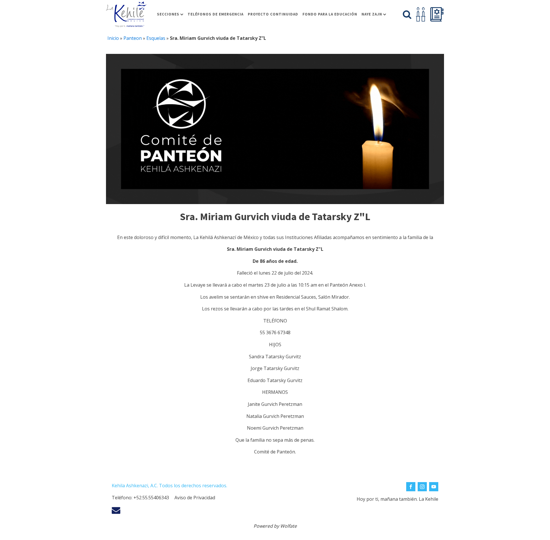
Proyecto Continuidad (273, 14)
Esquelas (155, 38)
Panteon (132, 38)
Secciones (168, 14)
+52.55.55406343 (151, 497)
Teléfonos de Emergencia (215, 14)
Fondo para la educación (329, 14)
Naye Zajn (372, 14)
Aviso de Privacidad (194, 497)
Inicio (113, 38)
